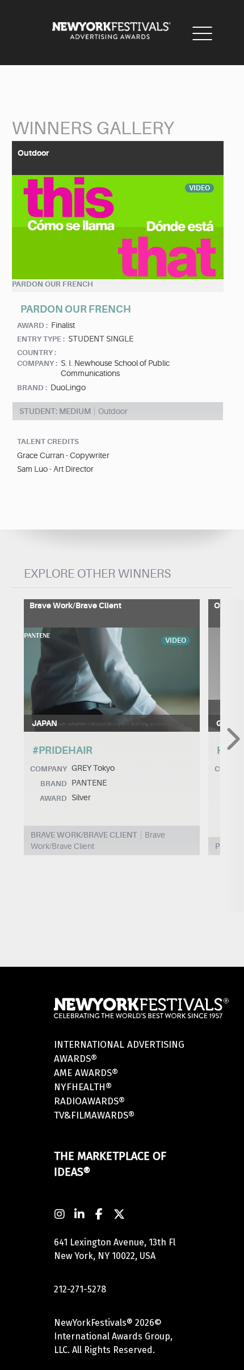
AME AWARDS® (86, 1073)
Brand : (32, 387)
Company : (37, 363)
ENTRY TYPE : (41, 339)
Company (48, 769)
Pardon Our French (52, 284)
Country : (36, 352)
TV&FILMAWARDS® (94, 1115)
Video (199, 188)
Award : (32, 325)
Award (53, 798)
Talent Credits (48, 441)
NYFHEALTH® (83, 1087)
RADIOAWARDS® (89, 1101)
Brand (53, 783)
